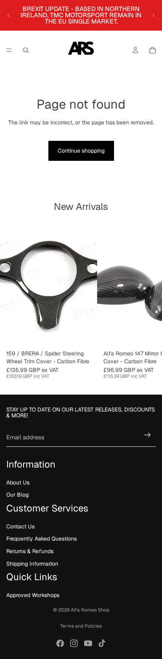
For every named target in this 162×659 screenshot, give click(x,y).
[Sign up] (147, 435)
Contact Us (20, 526)
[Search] (26, 50)
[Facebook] (60, 643)
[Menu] (9, 50)
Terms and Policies (81, 626)
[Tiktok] (102, 643)
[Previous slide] (8, 15)
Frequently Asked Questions (41, 538)
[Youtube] (88, 643)
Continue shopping (81, 150)
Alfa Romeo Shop (90, 610)
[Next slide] (153, 15)
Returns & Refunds (29, 551)
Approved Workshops (32, 595)
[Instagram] (74, 643)
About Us (17, 482)
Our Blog (17, 494)
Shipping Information (32, 563)
